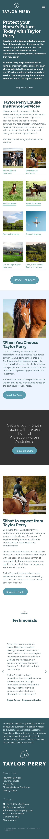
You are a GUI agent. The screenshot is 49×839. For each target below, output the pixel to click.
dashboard (21, 829)
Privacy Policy (10, 790)
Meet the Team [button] (14, 395)
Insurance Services (12, 777)
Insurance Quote (11, 780)
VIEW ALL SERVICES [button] (24, 280)
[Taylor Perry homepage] (20, 7)
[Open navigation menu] (44, 8)
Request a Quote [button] (24, 87)
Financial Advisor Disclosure (16, 786)
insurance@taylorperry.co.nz (19, 810)
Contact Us (8, 783)
